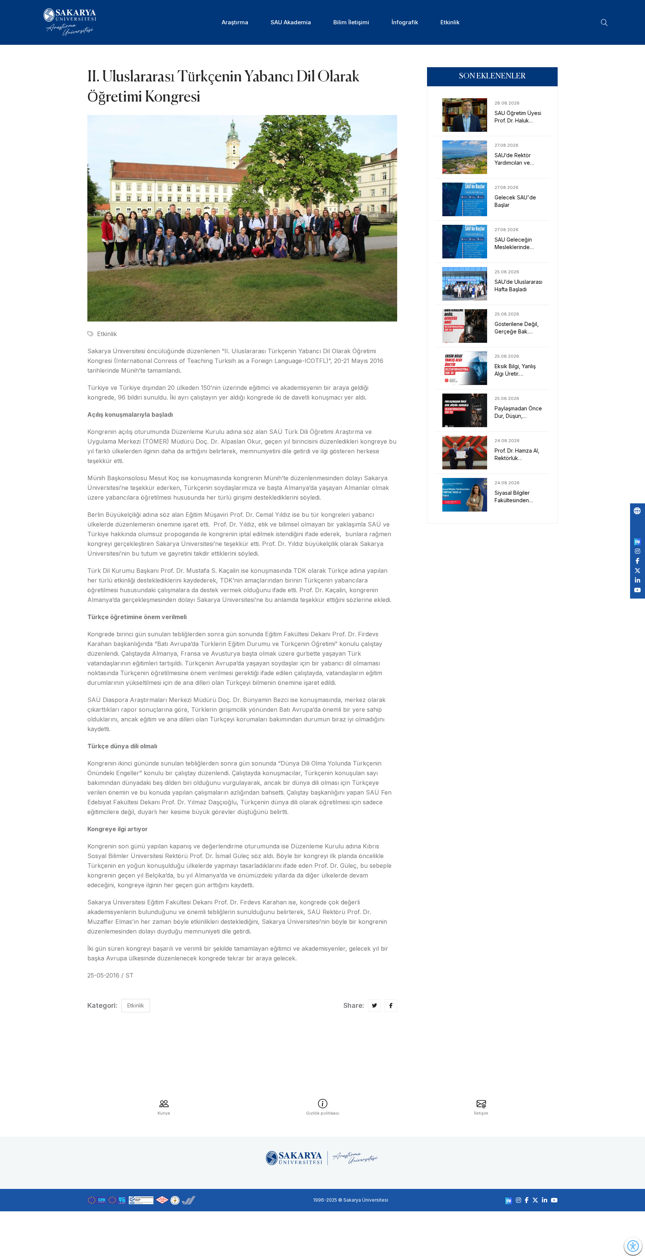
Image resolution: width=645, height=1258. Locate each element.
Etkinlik (449, 22)
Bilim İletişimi (351, 22)
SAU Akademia (291, 22)
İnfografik (405, 22)
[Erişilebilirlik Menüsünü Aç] (633, 1246)
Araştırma (235, 22)
